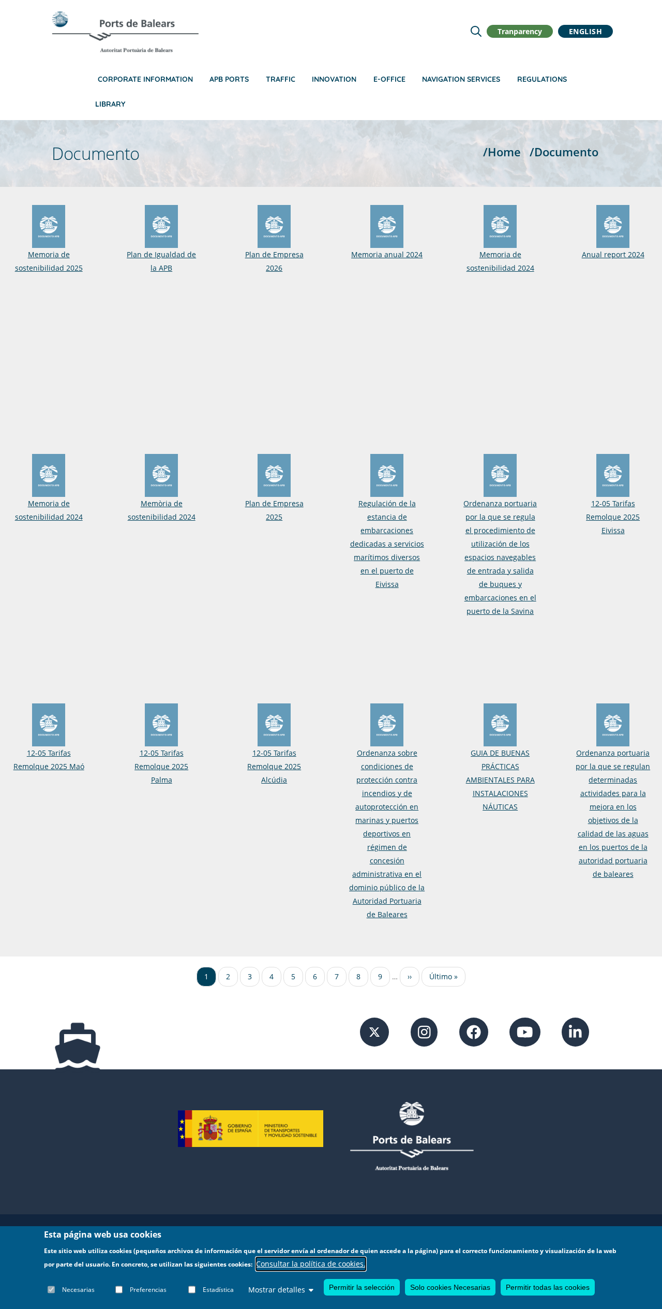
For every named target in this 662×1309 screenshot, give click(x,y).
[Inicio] (125, 31)
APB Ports (229, 79)
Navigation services (461, 79)
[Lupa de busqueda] (476, 31)
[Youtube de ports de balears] (524, 1031)
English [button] (586, 31)
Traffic (280, 79)
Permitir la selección (362, 1287)
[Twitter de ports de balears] (374, 1031)
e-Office (389, 79)
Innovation (334, 79)
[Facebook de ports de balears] (473, 1031)
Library (110, 104)
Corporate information (145, 79)
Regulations (542, 79)
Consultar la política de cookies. (311, 1264)
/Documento (564, 152)
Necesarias (78, 1289)
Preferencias (148, 1289)
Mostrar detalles (276, 1290)
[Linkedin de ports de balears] (575, 1031)
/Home (502, 152)
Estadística (218, 1289)
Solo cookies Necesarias (450, 1287)
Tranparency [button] (520, 31)
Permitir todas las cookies (548, 1287)
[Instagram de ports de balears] (424, 1031)
